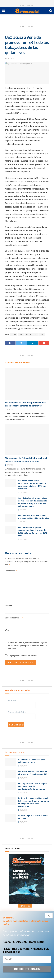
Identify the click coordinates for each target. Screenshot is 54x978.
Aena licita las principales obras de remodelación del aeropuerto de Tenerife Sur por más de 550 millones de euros (32, 502)
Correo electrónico (14, 617)
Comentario (11, 570)
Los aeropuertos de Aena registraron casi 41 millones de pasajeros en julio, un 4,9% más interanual (32, 484)
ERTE (21, 334)
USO (42, 334)
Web (7, 630)
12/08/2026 (22, 492)
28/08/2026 (9, 409)
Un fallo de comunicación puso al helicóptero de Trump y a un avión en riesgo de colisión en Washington (33, 802)
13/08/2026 (9, 465)
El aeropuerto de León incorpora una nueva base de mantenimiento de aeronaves (32, 786)
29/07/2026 (22, 539)
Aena (13, 334)
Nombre (9, 605)
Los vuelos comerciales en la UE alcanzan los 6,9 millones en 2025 (33, 772)
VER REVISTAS (25, 906)
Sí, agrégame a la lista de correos (22, 655)
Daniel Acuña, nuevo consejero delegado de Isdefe (31, 761)
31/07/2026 (22, 510)
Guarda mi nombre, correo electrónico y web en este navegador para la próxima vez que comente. (27, 645)
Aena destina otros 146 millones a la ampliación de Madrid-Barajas (33, 516)
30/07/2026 (22, 522)
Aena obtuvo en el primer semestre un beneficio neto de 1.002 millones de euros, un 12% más (32, 531)
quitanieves (31, 334)
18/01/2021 (9, 58)
